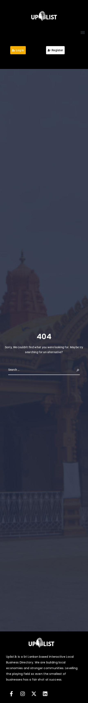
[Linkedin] (45, 694)
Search (74, 369)
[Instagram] (22, 694)
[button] (82, 32)
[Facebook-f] (11, 694)
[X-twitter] (34, 694)
